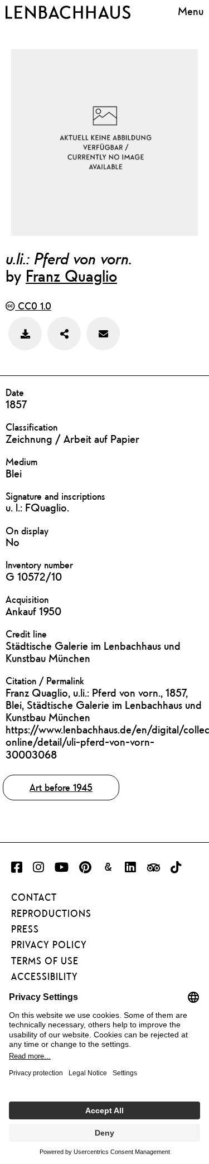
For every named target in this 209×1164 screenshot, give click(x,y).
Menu (190, 11)
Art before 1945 (61, 787)
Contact (34, 897)
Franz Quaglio (71, 275)
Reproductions (51, 914)
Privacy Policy (49, 945)
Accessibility (44, 977)
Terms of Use (45, 961)
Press (25, 929)
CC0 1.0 (33, 306)
